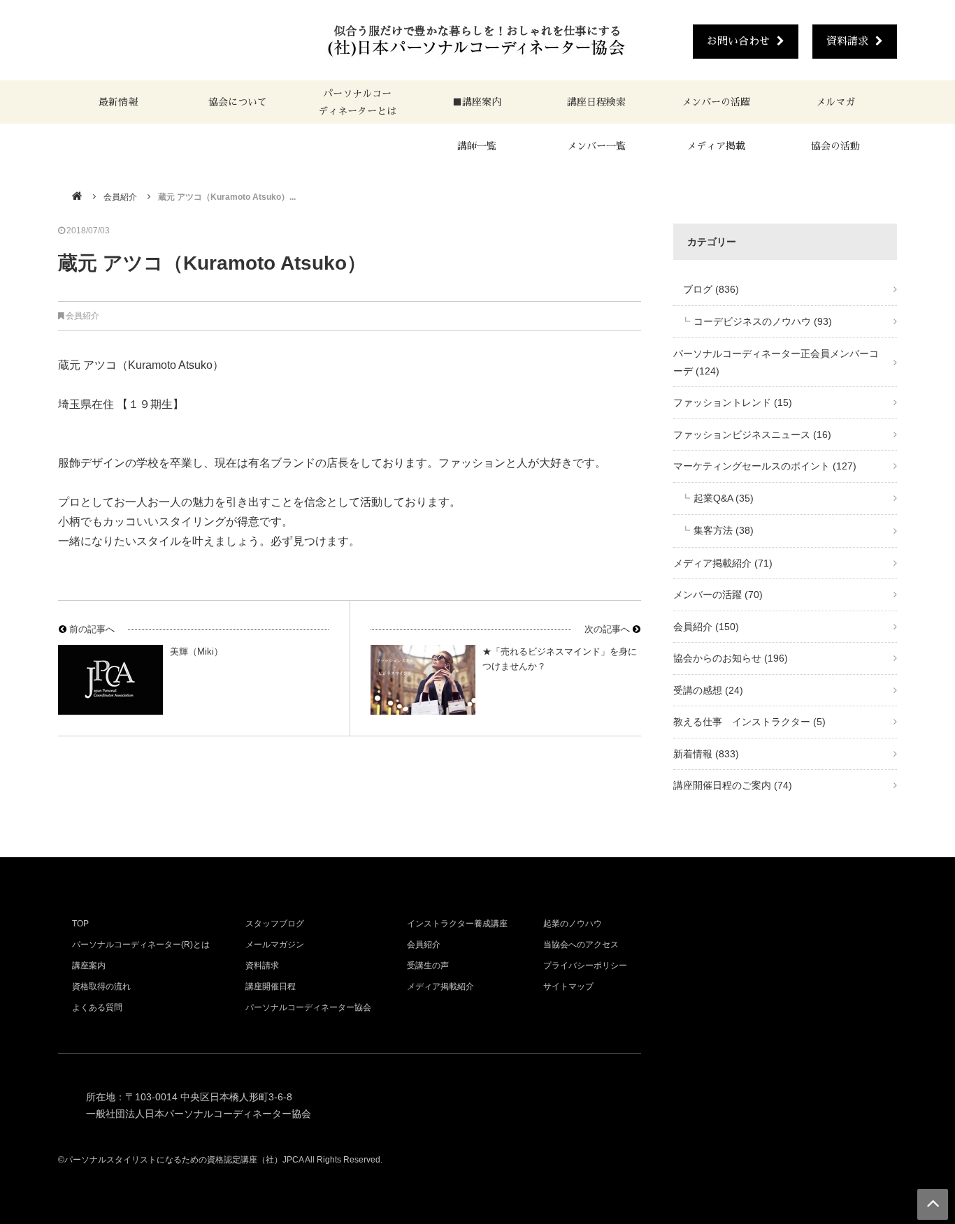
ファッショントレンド (732, 402)
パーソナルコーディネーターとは (357, 102)
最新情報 (118, 102)
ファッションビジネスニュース (752, 434)
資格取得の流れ (101, 986)
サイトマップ (568, 986)
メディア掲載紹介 (723, 563)
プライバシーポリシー (585, 965)
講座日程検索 (596, 102)
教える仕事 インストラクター (749, 721)
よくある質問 (97, 1007)
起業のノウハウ (572, 923)
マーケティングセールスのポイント (764, 466)
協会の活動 (835, 146)
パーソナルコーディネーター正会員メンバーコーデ (776, 362)
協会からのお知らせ (730, 658)
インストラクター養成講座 (457, 923)
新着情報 (706, 753)
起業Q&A (724, 498)
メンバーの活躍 (716, 102)
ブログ (706, 289)
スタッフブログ (274, 923)
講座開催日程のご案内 (732, 785)
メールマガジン (274, 944)
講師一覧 (476, 146)
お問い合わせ (738, 41)
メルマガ (835, 102)
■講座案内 (476, 102)
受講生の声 (428, 965)
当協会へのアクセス (581, 944)
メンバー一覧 (596, 146)
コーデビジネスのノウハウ (763, 321)
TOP (80, 923)
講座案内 (89, 965)
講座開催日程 (270, 986)
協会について (237, 102)
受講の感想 (708, 690)
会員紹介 (120, 197)
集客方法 (724, 530)
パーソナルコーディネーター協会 (308, 1007)
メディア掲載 (716, 146)
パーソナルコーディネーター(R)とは (141, 944)
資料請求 (847, 41)
